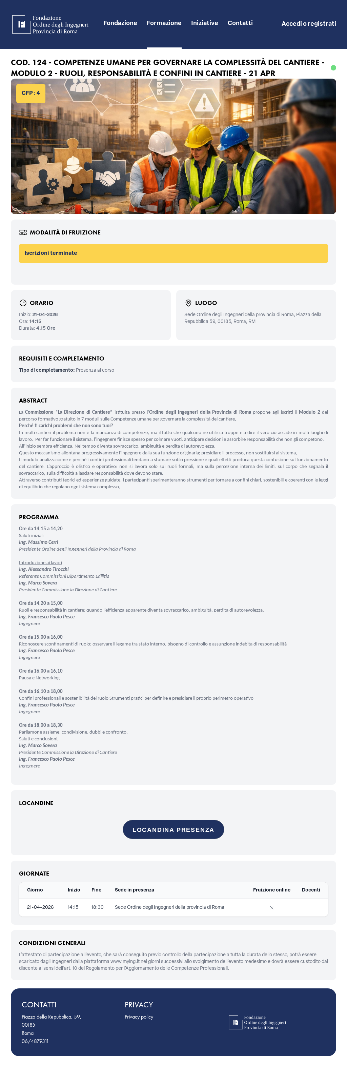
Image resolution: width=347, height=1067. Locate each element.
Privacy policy (139, 1016)
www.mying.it (125, 961)
